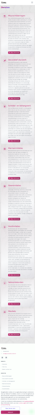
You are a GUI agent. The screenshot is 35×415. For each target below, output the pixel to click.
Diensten (4, 364)
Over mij (4, 366)
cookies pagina (23, 403)
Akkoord (10, 412)
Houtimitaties (14, 226)
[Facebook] (6, 357)
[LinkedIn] (2, 357)
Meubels (12, 311)
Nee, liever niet (10, 408)
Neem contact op (6, 369)
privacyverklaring (5, 404)
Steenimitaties (14, 185)
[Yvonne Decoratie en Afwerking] (4, 2)
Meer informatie (14, 52)
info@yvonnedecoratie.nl (9, 353)
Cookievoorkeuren (29, 401)
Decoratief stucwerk (17, 60)
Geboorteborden (15, 282)
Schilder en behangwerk (8, 381)
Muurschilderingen (16, 16)
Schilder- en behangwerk (19, 106)
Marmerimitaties (15, 148)
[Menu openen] (32, 2)
